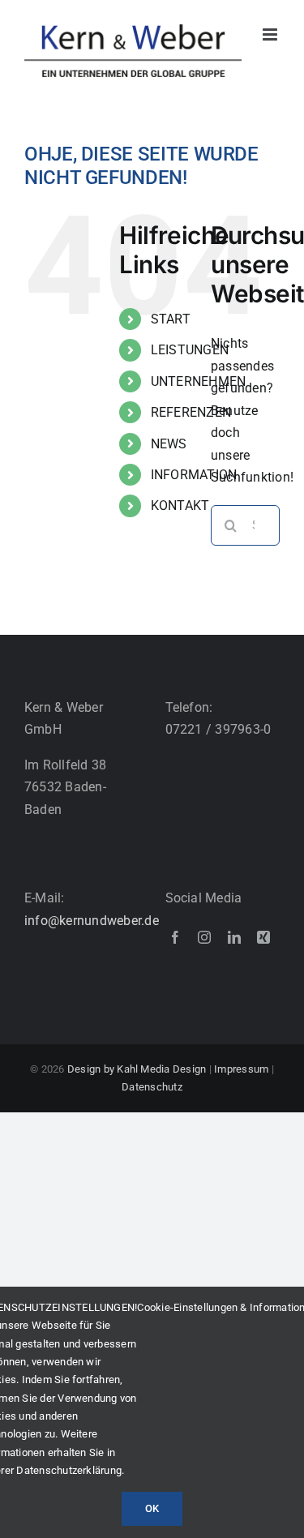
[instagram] (204, 937)
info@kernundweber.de (91, 920)
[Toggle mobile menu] (271, 34)
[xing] (263, 937)
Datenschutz (152, 1087)
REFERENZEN (191, 412)
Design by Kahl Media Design (136, 1069)
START (171, 319)
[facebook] (175, 937)
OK (152, 1508)
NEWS (169, 444)
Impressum (241, 1069)
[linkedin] (234, 937)
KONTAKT (180, 505)
